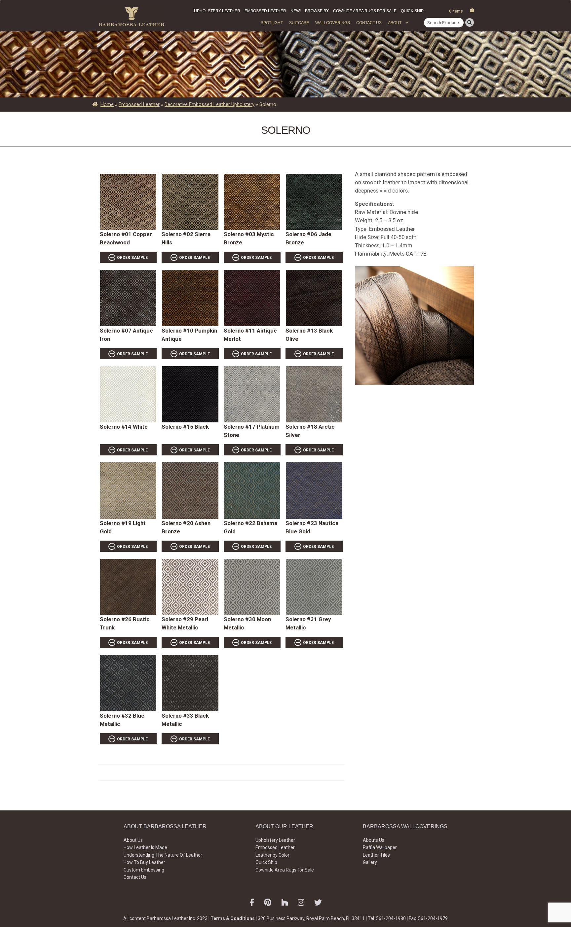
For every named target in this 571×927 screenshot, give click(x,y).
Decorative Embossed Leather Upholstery (209, 104)
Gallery (370, 862)
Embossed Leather (265, 11)
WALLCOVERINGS (332, 22)
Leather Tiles (376, 855)
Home (107, 104)
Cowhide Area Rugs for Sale (365, 11)
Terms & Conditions (232, 918)
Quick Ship (412, 11)
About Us (133, 840)
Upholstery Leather (217, 11)
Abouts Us (373, 840)
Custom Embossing (144, 870)
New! (295, 11)
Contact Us (369, 22)
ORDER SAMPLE (132, 257)
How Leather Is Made (145, 847)
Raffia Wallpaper (380, 847)
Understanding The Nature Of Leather (163, 855)
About (394, 22)
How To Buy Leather (144, 862)
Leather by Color (272, 855)
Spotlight (272, 22)
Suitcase (299, 22)
